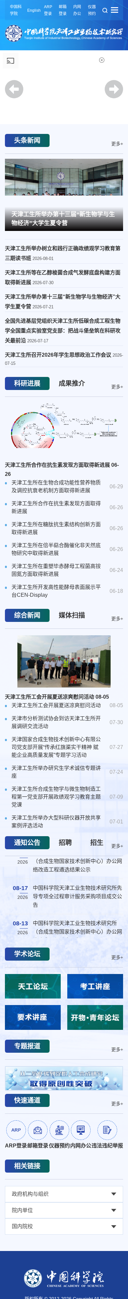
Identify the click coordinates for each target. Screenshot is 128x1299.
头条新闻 (27, 140)
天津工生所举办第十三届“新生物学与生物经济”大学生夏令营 (63, 218)
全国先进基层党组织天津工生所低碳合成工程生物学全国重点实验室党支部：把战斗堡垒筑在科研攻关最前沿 (62, 330)
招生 (96, 842)
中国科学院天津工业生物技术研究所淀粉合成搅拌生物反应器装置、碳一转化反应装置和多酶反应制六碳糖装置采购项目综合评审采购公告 (77, 933)
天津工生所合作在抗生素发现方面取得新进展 (62, 469)
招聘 (65, 842)
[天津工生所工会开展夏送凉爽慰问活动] (64, 661)
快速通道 (27, 1100)
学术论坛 (27, 954)
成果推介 (72, 383)
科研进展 (27, 383)
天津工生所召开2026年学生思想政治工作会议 (59, 355)
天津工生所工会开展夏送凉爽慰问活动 (57, 697)
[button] (64, 106)
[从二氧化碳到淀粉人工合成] (64, 1078)
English (34, 10)
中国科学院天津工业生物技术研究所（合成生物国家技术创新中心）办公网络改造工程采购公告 (77, 859)
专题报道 (27, 1046)
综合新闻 (27, 615)
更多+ (117, 143)
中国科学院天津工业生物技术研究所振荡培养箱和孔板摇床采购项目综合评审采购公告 (77, 894)
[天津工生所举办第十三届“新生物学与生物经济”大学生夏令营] (64, 194)
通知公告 (27, 842)
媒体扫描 (72, 615)
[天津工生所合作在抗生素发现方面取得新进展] (64, 429)
